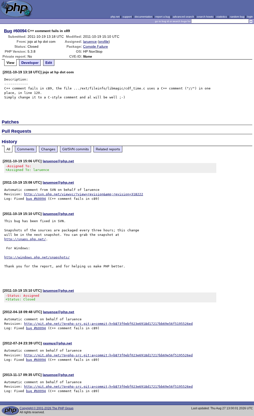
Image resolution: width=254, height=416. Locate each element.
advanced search (183, 16)
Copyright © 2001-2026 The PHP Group (46, 408)
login (250, 16)
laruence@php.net (58, 161)
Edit (48, 63)
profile (104, 41)
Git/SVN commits (75, 149)
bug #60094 (36, 199)
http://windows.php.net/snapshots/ (37, 257)
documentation (143, 16)
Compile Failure (95, 46)
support (127, 16)
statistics (221, 16)
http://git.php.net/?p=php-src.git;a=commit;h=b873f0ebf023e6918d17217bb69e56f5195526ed (108, 324)
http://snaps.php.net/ (25, 239)
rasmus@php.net (57, 343)
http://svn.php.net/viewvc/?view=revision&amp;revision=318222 (83, 194)
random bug (237, 16)
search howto (205, 16)
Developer (29, 63)
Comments (25, 149)
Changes (48, 149)
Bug (8, 30)
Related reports (108, 149)
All (8, 149)
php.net (115, 16)
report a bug (162, 16)
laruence (90, 41)
